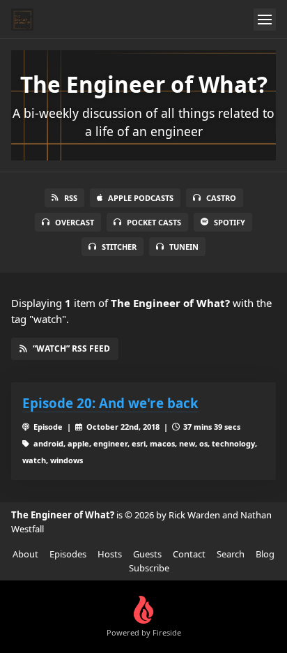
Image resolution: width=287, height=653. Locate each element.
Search (231, 554)
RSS (70, 198)
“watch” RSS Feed (71, 348)
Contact (189, 554)
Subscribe (149, 568)
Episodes (67, 554)
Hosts (110, 554)
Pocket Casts (154, 222)
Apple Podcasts (140, 198)
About (25, 554)
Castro (221, 198)
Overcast (74, 222)
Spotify (229, 222)
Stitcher (119, 246)
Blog (265, 554)
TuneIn (184, 246)
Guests (147, 554)
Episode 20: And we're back (110, 403)
